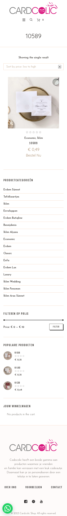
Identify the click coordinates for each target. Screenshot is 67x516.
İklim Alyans (10, 232)
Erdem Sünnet (11, 190)
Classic (7, 253)
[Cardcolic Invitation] (33, 8)
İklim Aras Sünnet (13, 296)
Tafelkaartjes (11, 197)
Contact (57, 487)
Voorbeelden (33, 487)
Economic (30, 138)
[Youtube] (41, 501)
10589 (33, 143)
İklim (40, 138)
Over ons (10, 487)
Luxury (7, 274)
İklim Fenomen (11, 289)
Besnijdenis (9, 225)
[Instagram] (33, 501)
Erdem (7, 246)
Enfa (6, 260)
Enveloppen (10, 211)
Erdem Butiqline (12, 218)
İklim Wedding (12, 282)
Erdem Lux (9, 267)
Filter (56, 326)
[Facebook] (25, 501)
